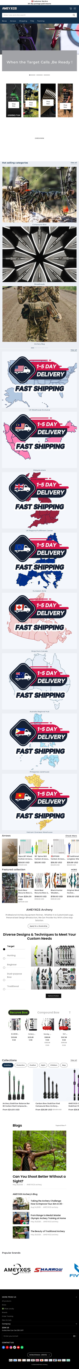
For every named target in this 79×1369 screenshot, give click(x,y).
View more (10, 853)
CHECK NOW (39, 138)
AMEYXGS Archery (41, 1364)
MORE (74, 870)
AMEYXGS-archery (34, 1185)
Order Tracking (7, 1316)
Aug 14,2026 (36, 1207)
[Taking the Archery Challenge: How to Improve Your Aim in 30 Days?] (21, 1203)
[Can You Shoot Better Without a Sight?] (39, 1151)
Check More (46, 66)
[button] (75, 8)
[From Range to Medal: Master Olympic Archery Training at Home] (21, 1218)
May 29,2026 (18, 1185)
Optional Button (53, 996)
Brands (4, 1312)
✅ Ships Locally (8, 1308)
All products (6, 1301)
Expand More (60, 1125)
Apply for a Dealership (38, 926)
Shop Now (32, 66)
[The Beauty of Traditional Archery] (21, 1232)
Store (4, 1305)
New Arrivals (6, 1320)
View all (74, 163)
